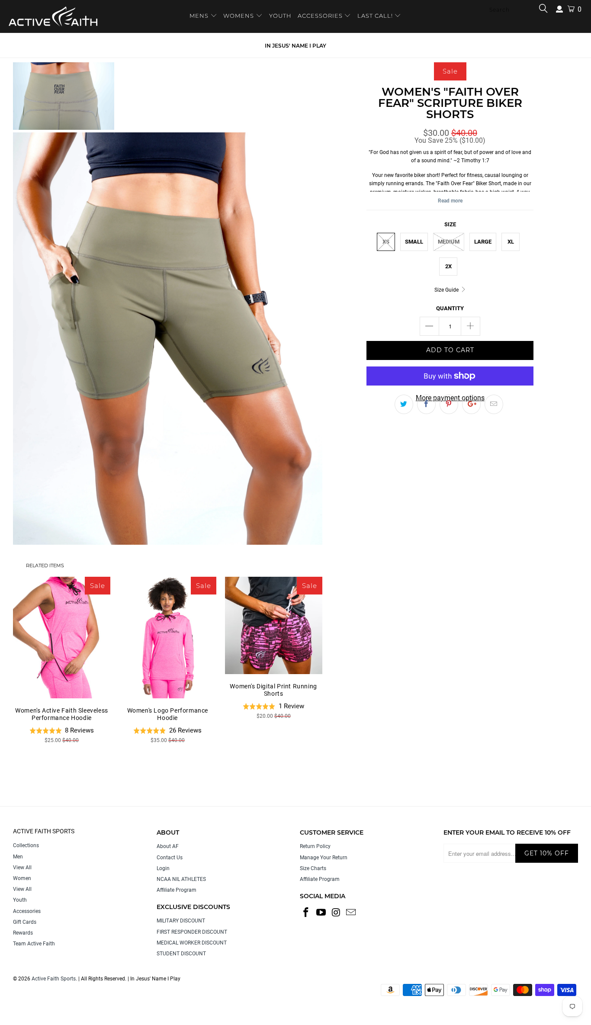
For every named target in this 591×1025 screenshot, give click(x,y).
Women (22, 878)
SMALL (414, 241)
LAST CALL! (376, 15)
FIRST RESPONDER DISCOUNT (192, 932)
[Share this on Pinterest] (449, 404)
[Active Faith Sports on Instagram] (336, 913)
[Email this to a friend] (494, 404)
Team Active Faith (34, 944)
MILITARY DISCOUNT (181, 921)
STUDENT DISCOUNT (181, 954)
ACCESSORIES (320, 15)
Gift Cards (24, 922)
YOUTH (280, 15)
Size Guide (447, 290)
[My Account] (559, 9)
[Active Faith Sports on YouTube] (321, 913)
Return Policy (315, 846)
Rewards (23, 933)
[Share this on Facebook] (426, 404)
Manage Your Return (323, 858)
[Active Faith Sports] (53, 16)
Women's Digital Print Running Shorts (273, 625)
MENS (200, 15)
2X (448, 266)
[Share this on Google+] (471, 404)
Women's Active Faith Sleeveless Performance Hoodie (61, 637)
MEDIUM (448, 241)
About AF (168, 846)
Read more (450, 200)
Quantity (450, 308)
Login (163, 868)
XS (385, 241)
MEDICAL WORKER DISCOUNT (192, 943)
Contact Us (170, 858)
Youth (20, 900)
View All (22, 867)
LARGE (482, 241)
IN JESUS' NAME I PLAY (295, 45)
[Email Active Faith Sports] (351, 913)
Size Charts (313, 868)
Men (18, 857)
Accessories (27, 911)
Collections (26, 845)
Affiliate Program (176, 890)
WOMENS (238, 15)
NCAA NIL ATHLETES (181, 879)
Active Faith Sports (54, 979)
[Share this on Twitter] (404, 404)
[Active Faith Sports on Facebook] (306, 913)
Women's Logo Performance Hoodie (167, 637)
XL (510, 241)
